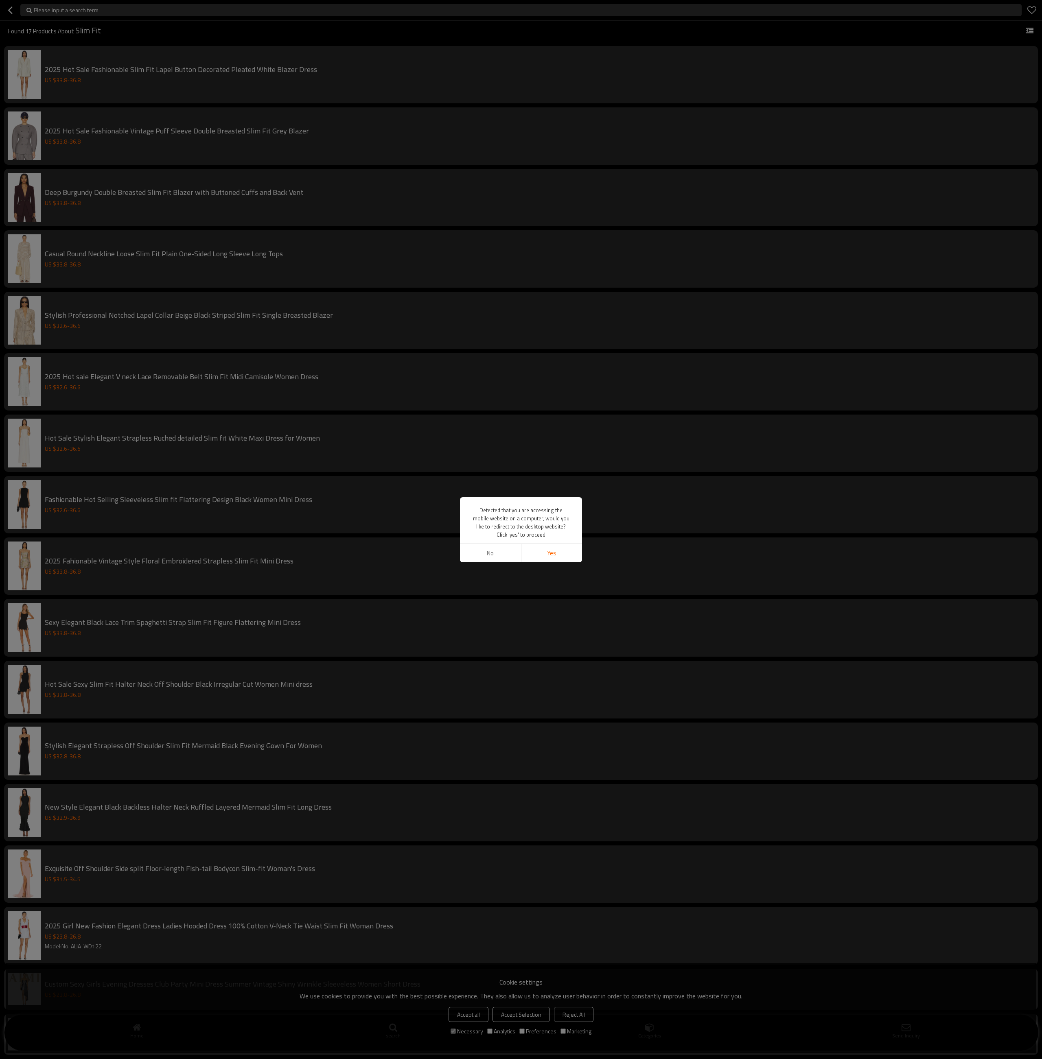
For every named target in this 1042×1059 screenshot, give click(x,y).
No (490, 553)
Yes (551, 553)
